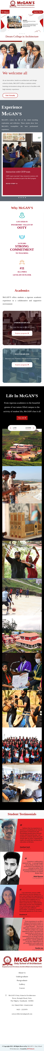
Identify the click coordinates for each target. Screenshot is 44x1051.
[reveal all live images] (10, 428)
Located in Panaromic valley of (22, 225)
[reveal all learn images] (33, 428)
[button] (19, 33)
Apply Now (37, 12)
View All (21, 418)
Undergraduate (22, 323)
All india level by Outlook (22, 272)
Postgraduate (22, 354)
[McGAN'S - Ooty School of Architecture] (22, 4)
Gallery (22, 984)
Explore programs (21, 333)
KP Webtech (30, 1049)
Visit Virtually (10, 95)
